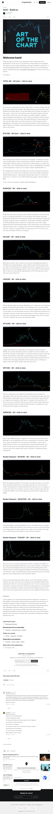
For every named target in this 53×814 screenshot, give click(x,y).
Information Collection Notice (26, 785)
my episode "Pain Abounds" (28, 70)
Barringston (8, 692)
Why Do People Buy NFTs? (11, 754)
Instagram (13, 636)
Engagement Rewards (11, 624)
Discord (24, 630)
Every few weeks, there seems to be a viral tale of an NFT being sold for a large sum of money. (20, 757)
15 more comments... (7, 744)
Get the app (32, 808)
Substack (20, 811)
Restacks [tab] (11, 680)
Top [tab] (4, 751)
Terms (33, 804)
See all (5, 785)
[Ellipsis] (49, 692)
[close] (39, 762)
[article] (26, 757)
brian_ (10, 779)
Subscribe (42, 2)
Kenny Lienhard (11, 769)
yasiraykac (8, 712)
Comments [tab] (6, 680)
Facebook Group (16, 630)
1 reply (8, 708)
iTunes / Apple (15, 642)
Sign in (49, 2)
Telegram (7, 630)
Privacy (29, 804)
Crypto (5, 7)
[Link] (1, 58)
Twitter (7, 636)
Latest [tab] (8, 751)
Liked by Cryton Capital (11, 693)
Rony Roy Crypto (11, 759)
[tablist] (8, 680)
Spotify (22, 642)
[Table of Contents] (1, 407)
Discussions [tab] (12, 751)
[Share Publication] (37, 2)
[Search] (34, 2)
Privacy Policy (36, 785)
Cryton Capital (9, 12)
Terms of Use (32, 783)
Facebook (19, 636)
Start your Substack (23, 808)
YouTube (7, 642)
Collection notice (39, 804)
